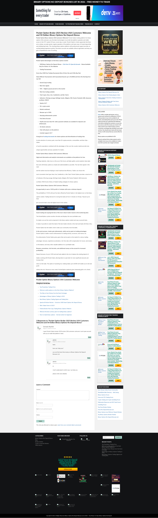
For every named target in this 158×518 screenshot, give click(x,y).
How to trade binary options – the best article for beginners (56, 314)
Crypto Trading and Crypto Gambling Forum (109, 399)
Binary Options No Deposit (105, 515)
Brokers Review (39, 441)
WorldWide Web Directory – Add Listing (108, 392)
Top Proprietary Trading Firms (74, 24)
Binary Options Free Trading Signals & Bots (109, 95)
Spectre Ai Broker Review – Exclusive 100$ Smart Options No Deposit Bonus (61, 302)
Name (39, 402)
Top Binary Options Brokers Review (107, 414)
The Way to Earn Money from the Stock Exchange (53, 293)
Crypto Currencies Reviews (42, 443)
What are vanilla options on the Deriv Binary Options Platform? (57, 290)
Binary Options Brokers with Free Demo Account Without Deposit (108, 102)
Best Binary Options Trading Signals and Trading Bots (54, 299)
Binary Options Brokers (47, 24)
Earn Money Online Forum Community (108, 390)
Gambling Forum (102, 404)
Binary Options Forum (103, 395)
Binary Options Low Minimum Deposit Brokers (110, 412)
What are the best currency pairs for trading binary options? (56, 311)
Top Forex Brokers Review (104, 407)
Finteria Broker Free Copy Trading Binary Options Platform (55, 308)
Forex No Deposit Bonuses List (106, 409)
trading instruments (49, 136)
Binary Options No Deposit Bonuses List (108, 92)
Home (36, 24)
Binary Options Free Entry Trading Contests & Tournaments (109, 98)
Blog (36, 440)
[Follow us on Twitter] (88, 440)
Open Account (68, 469)
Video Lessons (38, 445)
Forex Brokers (59, 24)
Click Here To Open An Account (71, 64)
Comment (38, 389)
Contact (97, 24)
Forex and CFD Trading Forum (105, 397)
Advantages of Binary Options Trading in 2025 (52, 296)
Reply (89, 337)
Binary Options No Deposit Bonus (44, 438)
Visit (118, 157)
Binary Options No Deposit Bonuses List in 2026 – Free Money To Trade (72, 2)
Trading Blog (89, 24)
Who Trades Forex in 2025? (47, 305)
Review (111, 157)
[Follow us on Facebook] (83, 440)
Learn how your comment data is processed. (69, 425)
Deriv (99, 114)
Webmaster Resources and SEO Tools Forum (109, 402)
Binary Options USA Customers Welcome (108, 105)
